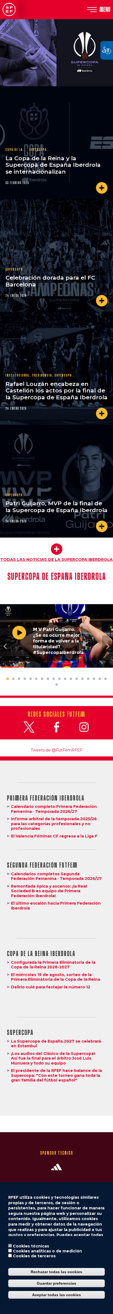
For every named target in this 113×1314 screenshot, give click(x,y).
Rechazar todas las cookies (56, 1272)
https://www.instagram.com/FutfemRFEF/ (84, 727)
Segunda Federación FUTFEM (42, 865)
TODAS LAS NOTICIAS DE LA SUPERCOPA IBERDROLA (56, 559)
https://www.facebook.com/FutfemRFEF (56, 727)
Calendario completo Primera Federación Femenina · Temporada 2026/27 (54, 809)
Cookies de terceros (34, 1255)
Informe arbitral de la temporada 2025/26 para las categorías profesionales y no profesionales (54, 823)
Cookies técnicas (31, 1246)
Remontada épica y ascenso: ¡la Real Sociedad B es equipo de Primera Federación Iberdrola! (49, 891)
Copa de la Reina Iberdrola (41, 953)
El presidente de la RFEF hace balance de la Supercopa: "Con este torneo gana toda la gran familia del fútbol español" (56, 1075)
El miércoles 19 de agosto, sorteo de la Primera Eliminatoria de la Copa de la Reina (55, 977)
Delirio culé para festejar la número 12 (50, 987)
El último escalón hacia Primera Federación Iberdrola (56, 906)
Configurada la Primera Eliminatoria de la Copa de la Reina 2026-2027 (53, 965)
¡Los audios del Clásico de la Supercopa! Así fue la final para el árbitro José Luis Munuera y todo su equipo (53, 1058)
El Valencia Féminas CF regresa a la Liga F (54, 836)
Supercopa (20, 1032)
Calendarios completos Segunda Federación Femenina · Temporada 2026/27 (56, 876)
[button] (5, 646)
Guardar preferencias (56, 1283)
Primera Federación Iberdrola (45, 798)
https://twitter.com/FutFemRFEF (29, 727)
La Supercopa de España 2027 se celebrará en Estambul (56, 1044)
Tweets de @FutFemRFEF (56, 750)
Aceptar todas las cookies (56, 1295)
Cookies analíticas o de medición (47, 1251)
